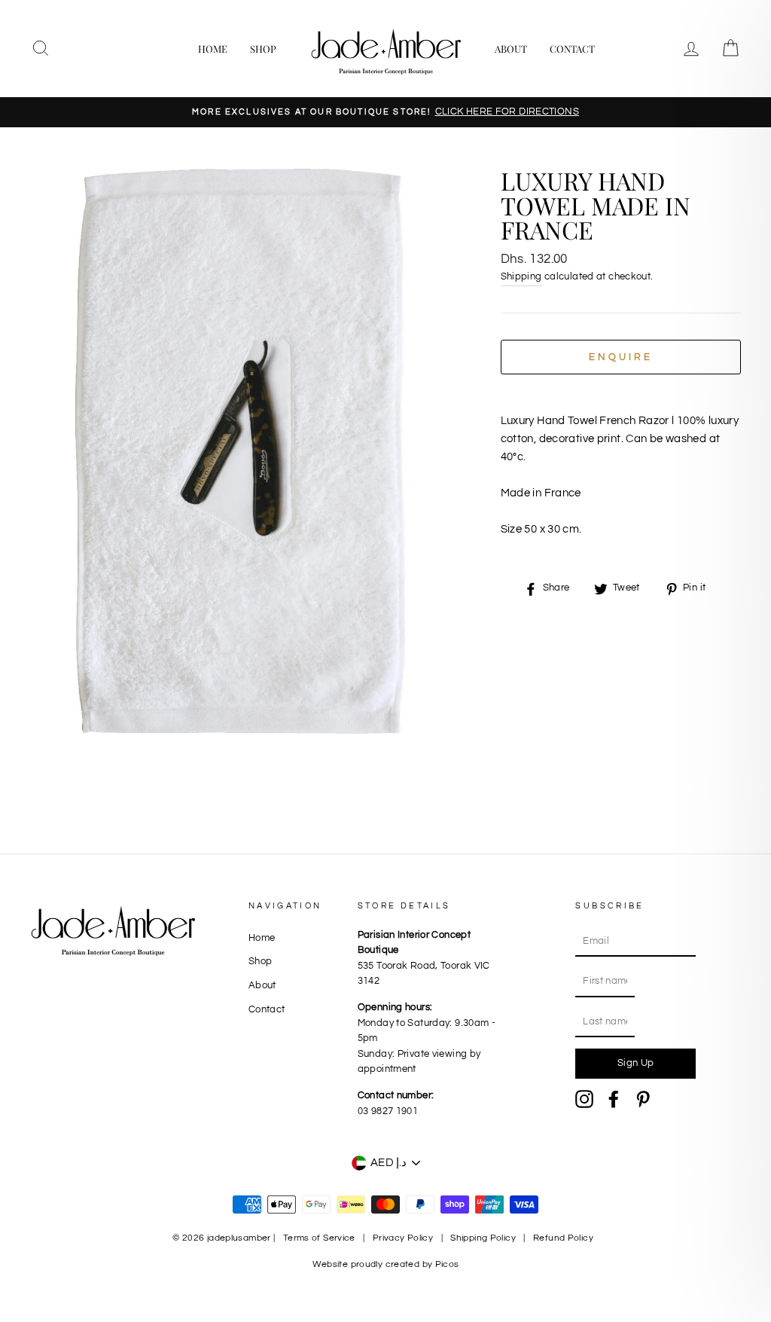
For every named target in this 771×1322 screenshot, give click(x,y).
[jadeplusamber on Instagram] (584, 1099)
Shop (263, 48)
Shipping (521, 277)
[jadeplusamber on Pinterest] (643, 1099)
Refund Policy (563, 1238)
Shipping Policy (483, 1238)
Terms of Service (319, 1238)
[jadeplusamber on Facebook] (614, 1099)
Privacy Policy (403, 1238)
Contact (572, 48)
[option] (385, 112)
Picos (447, 1264)
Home (212, 48)
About (511, 48)
